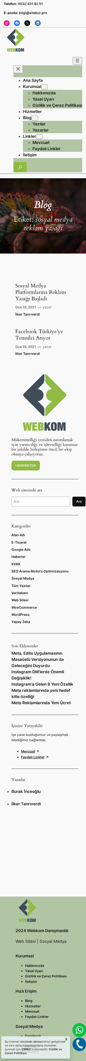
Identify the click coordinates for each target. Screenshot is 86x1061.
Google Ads (21, 549)
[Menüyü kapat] (18, 69)
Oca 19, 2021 (25, 307)
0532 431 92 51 (30, 4)
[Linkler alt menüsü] (39, 136)
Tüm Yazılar (21, 586)
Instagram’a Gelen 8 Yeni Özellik (42, 684)
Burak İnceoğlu (26, 791)
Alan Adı (18, 535)
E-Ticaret (19, 542)
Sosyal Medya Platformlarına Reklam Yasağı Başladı (40, 292)
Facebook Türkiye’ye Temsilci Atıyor (39, 334)
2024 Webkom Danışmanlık (42, 930)
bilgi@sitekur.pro (33, 13)
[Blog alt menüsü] (35, 118)
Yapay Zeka (20, 622)
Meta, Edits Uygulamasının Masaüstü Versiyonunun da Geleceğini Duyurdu (37, 659)
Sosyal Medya (22, 578)
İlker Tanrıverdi (27, 314)
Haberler (18, 557)
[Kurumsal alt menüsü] (44, 86)
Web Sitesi (19, 600)
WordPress (20, 614)
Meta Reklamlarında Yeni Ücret (41, 702)
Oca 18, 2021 (25, 347)
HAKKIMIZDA (25, 465)
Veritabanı (19, 593)
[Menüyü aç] (77, 61)
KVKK (15, 564)
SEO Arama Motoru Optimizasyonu (40, 571)
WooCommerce (24, 607)
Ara (79, 501)
